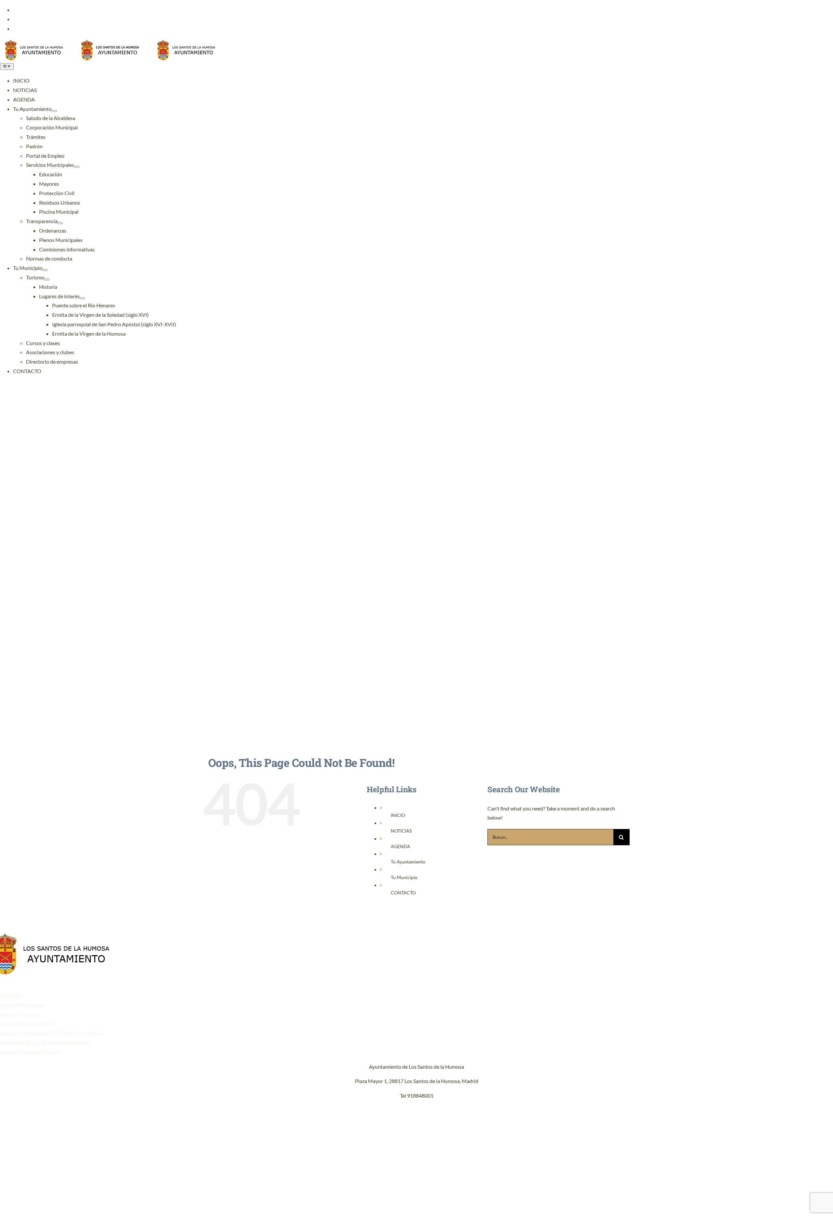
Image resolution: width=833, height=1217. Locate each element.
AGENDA (400, 846)
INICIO (398, 815)
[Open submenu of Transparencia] (60, 223)
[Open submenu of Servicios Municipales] (76, 167)
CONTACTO (403, 892)
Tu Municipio (404, 877)
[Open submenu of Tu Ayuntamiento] (54, 111)
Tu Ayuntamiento (408, 861)
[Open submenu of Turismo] (46, 279)
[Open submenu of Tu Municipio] (45, 270)
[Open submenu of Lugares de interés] (82, 298)
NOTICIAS (401, 831)
